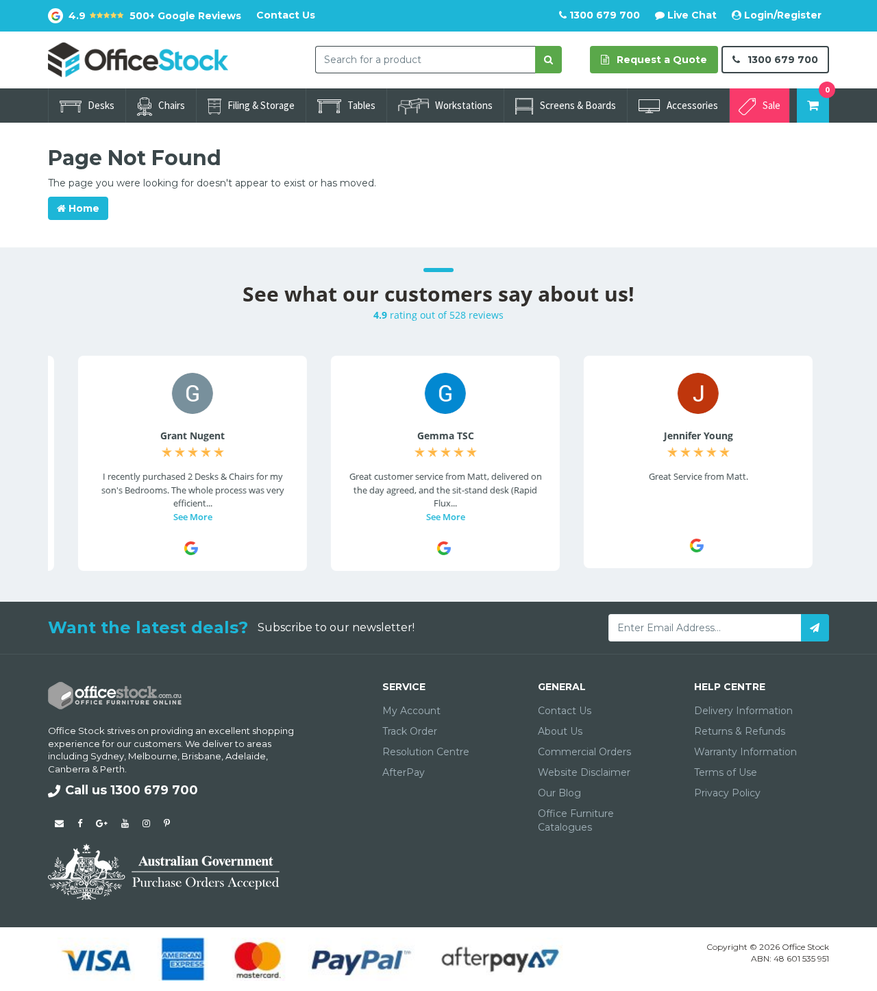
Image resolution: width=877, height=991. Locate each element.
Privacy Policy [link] (727, 793)
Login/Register (781, 15)
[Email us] (59, 823)
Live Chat (691, 15)
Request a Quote (660, 59)
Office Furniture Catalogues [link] (576, 820)
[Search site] (548, 59)
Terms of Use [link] (725, 772)
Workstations (464, 105)
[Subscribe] (815, 627)
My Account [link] (411, 711)
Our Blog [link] (559, 793)
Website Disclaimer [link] (584, 772)
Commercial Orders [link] (584, 752)
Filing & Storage (261, 105)
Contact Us (285, 15)
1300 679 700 (603, 15)
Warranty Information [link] (745, 752)
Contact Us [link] (564, 711)
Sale (771, 105)
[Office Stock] (138, 59)
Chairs (171, 105)
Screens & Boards (578, 105)
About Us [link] (560, 731)
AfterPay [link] (403, 772)
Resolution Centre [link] (425, 752)
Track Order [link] (409, 731)
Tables (361, 105)
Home (82, 208)
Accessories (692, 105)
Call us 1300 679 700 (131, 790)
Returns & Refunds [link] (739, 731)
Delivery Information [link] (743, 711)
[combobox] (425, 59)
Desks (101, 105)
